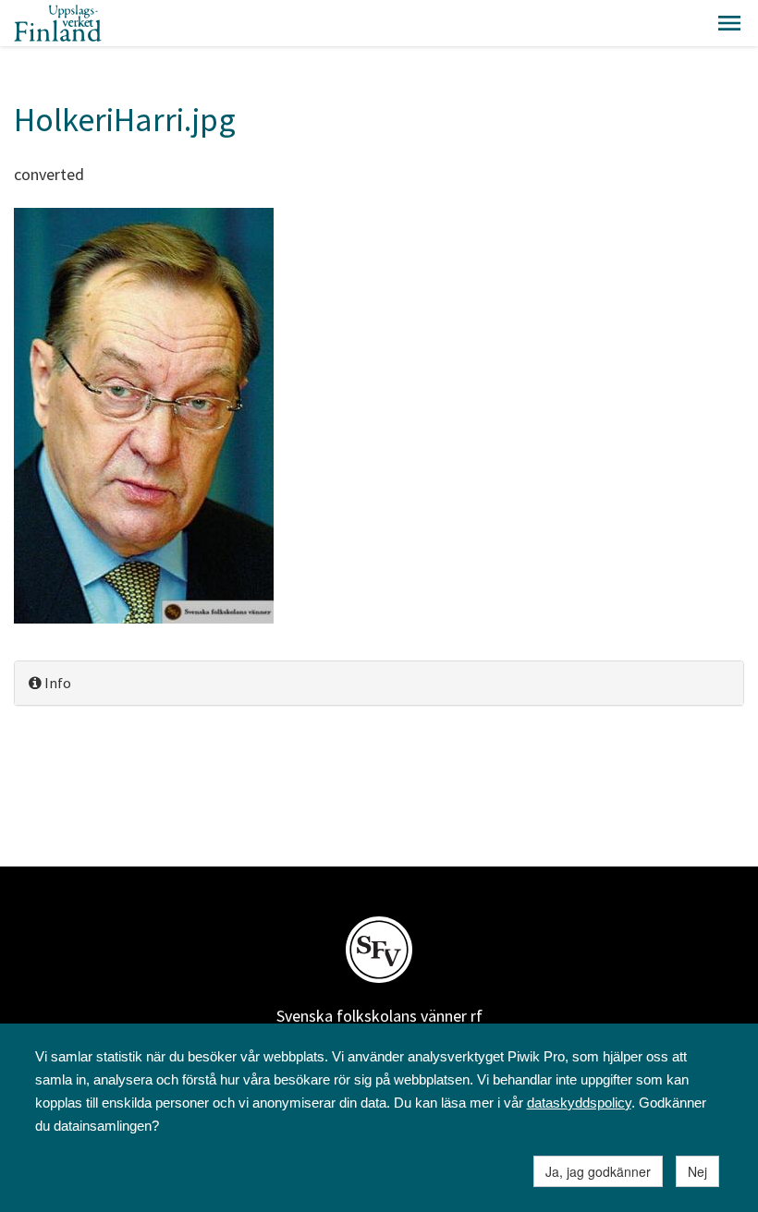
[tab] (379, 683)
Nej (697, 1171)
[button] (729, 23)
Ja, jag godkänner (598, 1171)
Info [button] (56, 682)
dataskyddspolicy (579, 1102)
